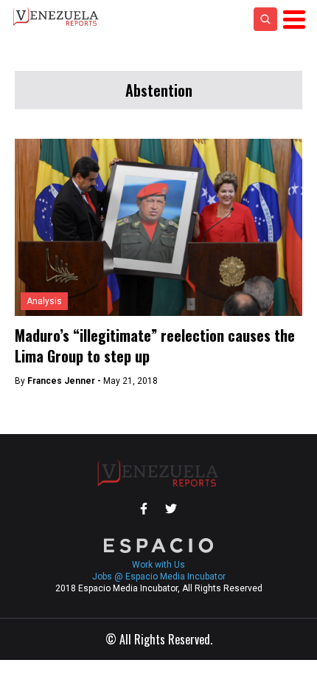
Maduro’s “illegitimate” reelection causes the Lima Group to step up (155, 345)
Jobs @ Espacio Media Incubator (159, 576)
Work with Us (158, 565)
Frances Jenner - (65, 381)
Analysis (44, 301)
